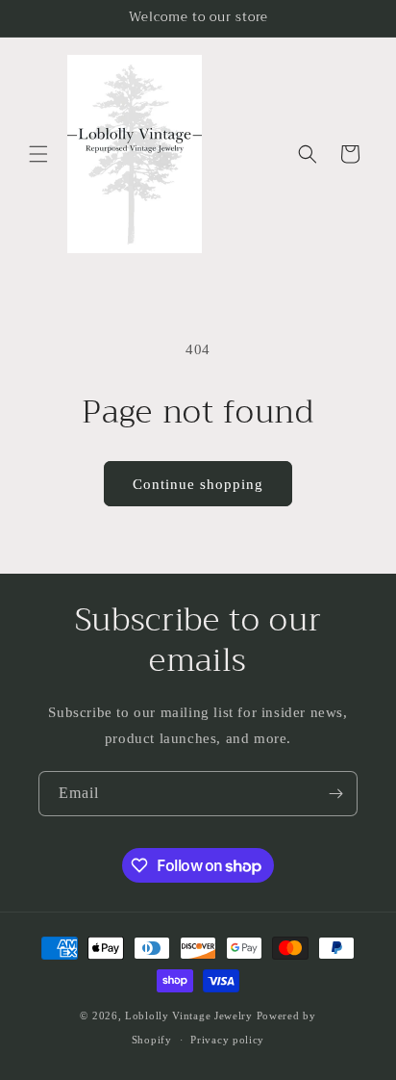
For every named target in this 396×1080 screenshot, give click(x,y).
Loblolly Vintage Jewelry (189, 1015)
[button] (38, 154)
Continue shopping (198, 484)
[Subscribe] (335, 793)
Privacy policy (227, 1039)
